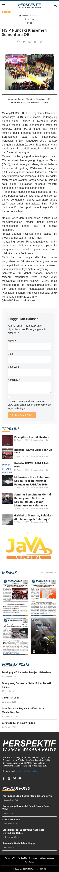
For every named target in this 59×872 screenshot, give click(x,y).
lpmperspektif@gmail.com (27, 771)
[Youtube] (20, 778)
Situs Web (13, 366)
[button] (18, 41)
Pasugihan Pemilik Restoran (32, 437)
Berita (6, 12)
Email (12, 353)
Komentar (14, 379)
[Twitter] (14, 778)
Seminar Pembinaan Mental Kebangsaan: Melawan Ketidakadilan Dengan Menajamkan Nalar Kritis (32, 500)
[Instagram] (9, 778)
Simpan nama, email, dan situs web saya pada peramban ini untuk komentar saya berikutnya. (29, 405)
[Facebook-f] (3, 778)
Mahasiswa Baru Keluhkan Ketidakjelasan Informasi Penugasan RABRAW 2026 (32, 480)
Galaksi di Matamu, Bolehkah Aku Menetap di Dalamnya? (33, 517)
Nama (12, 340)
